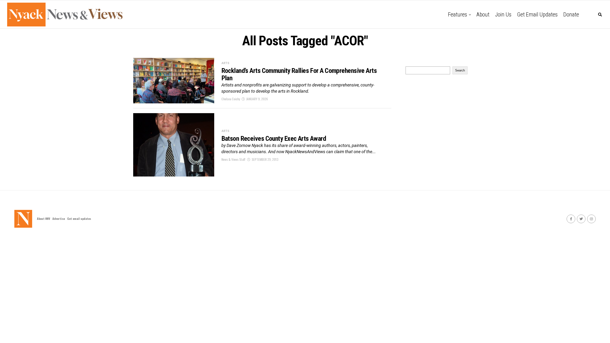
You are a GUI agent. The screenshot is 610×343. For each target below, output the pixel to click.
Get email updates (537, 14)
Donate (571, 14)
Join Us (503, 14)
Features (457, 14)
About (482, 14)
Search (460, 70)
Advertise (58, 219)
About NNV (43, 219)
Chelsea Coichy (230, 98)
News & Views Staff (233, 159)
